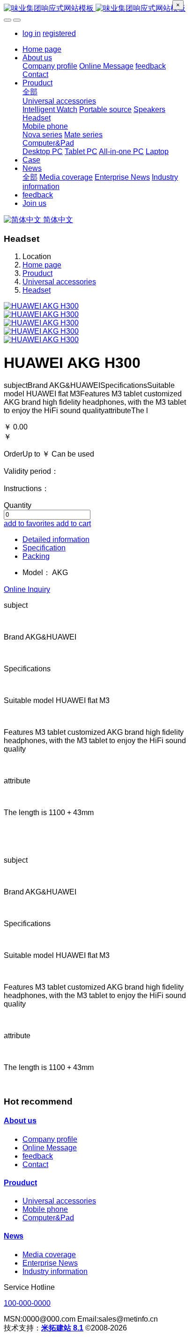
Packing (36, 556)
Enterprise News (50, 1263)
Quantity (17, 505)
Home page (41, 49)
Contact (35, 1164)
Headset (36, 290)
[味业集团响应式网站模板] (96, 9)
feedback (37, 1156)
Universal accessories (59, 282)
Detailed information (55, 539)
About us (20, 1121)
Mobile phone (45, 1209)
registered (59, 33)
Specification (44, 548)
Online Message (49, 1148)
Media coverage (49, 1255)
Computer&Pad (48, 1218)
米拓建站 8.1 (62, 1328)
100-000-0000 (27, 1303)
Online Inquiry (27, 589)
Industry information (55, 1271)
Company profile (49, 1139)
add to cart (73, 524)
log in (31, 33)
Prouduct (37, 273)
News (13, 1236)
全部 (29, 92)
